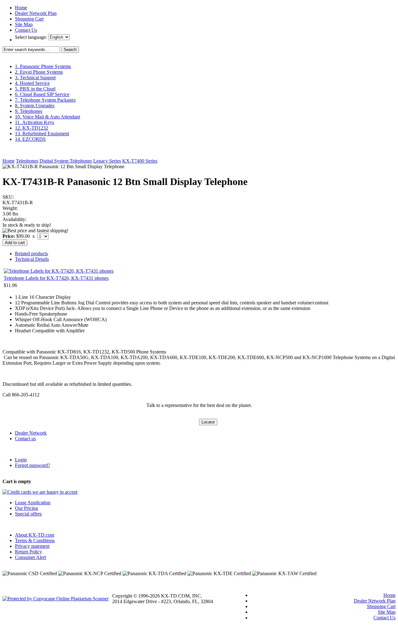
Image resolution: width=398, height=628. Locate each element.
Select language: (31, 37)
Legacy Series (107, 161)
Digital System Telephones (65, 161)
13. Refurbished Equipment (42, 133)
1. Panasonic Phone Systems (43, 66)
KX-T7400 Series (139, 161)
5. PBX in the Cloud (35, 88)
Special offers (28, 513)
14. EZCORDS (30, 139)
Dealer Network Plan (36, 13)
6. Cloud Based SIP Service (42, 94)
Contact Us (26, 30)
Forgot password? (32, 465)
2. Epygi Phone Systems (39, 72)
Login (21, 459)
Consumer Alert (30, 557)
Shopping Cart (29, 18)
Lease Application (32, 502)
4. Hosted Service (32, 83)
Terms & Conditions (35, 540)
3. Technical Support (35, 77)
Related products (31, 253)
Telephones (27, 161)
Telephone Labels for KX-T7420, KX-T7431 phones (56, 278)
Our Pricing (26, 508)
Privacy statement (32, 546)
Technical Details (32, 259)
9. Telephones (28, 111)
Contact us (25, 438)
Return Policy (28, 551)
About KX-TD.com (34, 535)
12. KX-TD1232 (31, 128)
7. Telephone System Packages (45, 100)
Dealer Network (31, 433)
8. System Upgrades (34, 105)
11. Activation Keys (34, 122)
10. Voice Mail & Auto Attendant (47, 116)
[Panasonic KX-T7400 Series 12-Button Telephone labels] (58, 271)
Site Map (24, 24)
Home (21, 7)
